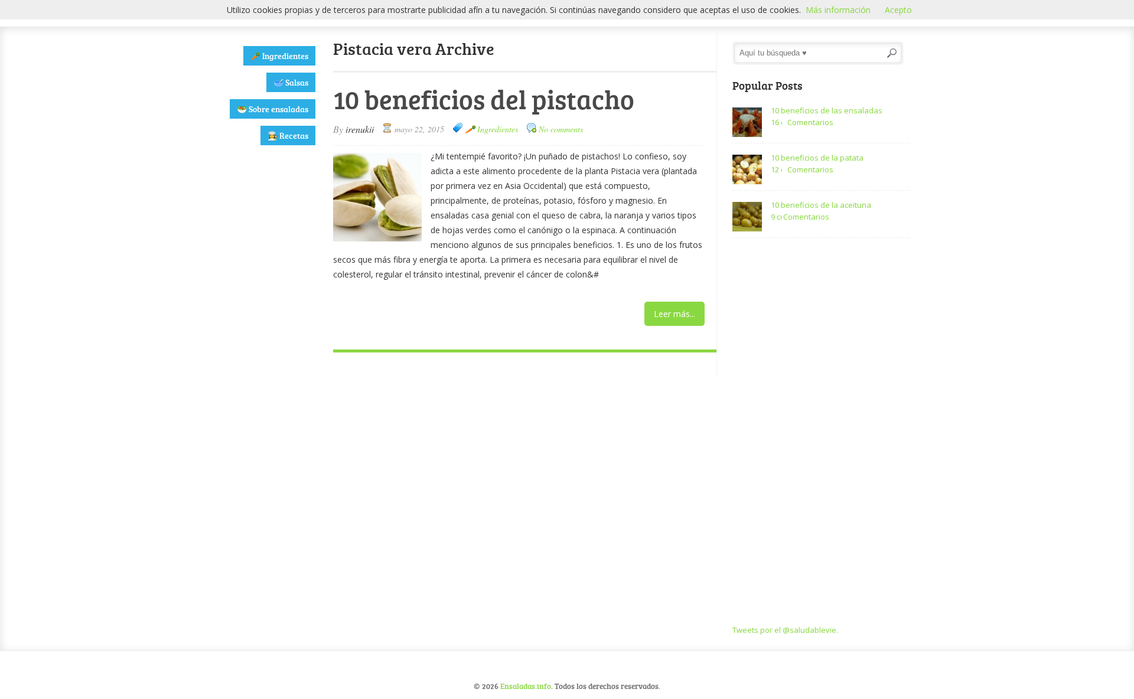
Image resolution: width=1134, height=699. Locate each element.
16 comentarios (776, 122)
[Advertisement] (264, 339)
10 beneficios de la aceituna (821, 205)
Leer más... (674, 313)
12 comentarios (776, 169)
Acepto (898, 9)
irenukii (360, 129)
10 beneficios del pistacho (483, 99)
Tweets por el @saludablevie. (785, 630)
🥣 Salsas (290, 82)
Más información (838, 9)
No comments (561, 129)
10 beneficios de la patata (817, 157)
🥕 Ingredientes (279, 55)
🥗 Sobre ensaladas (272, 109)
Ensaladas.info (525, 686)
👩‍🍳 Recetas (288, 135)
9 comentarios (776, 216)
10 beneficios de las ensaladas (826, 110)
